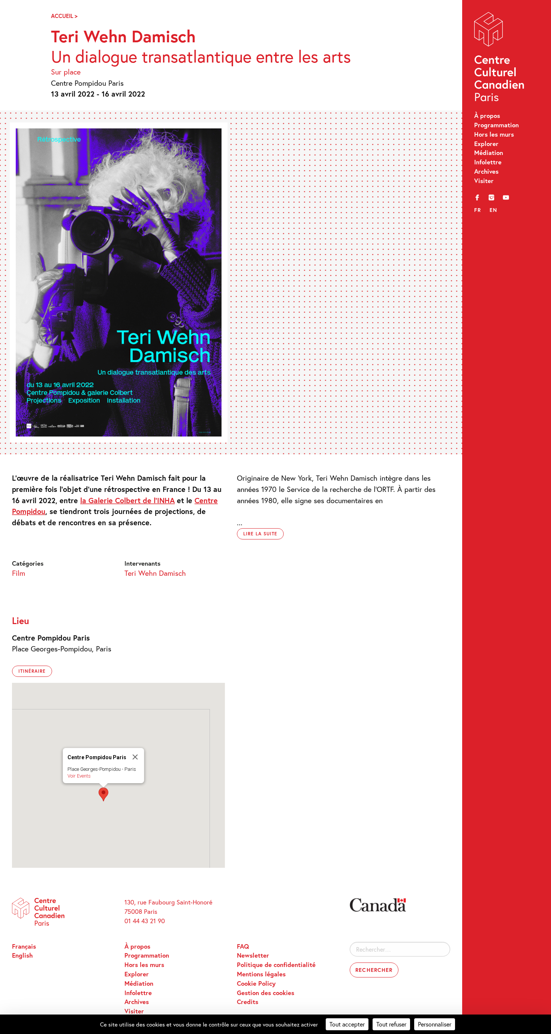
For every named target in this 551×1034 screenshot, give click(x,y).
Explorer (486, 144)
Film (18, 573)
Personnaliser (434, 1024)
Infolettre (488, 162)
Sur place (66, 71)
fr (477, 209)
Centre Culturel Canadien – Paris (500, 58)
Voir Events (79, 776)
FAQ (243, 946)
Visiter (484, 181)
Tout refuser (391, 1024)
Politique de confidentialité (276, 965)
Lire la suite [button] (260, 533)
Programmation (496, 125)
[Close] (135, 757)
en (493, 209)
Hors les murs (494, 134)
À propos (487, 116)
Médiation (488, 153)
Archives (486, 171)
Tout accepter (347, 1024)
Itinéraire (32, 671)
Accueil (62, 15)
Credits (247, 1002)
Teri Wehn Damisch (155, 573)
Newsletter (253, 955)
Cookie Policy (256, 983)
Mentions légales (261, 974)
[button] (103, 794)
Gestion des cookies (265, 993)
